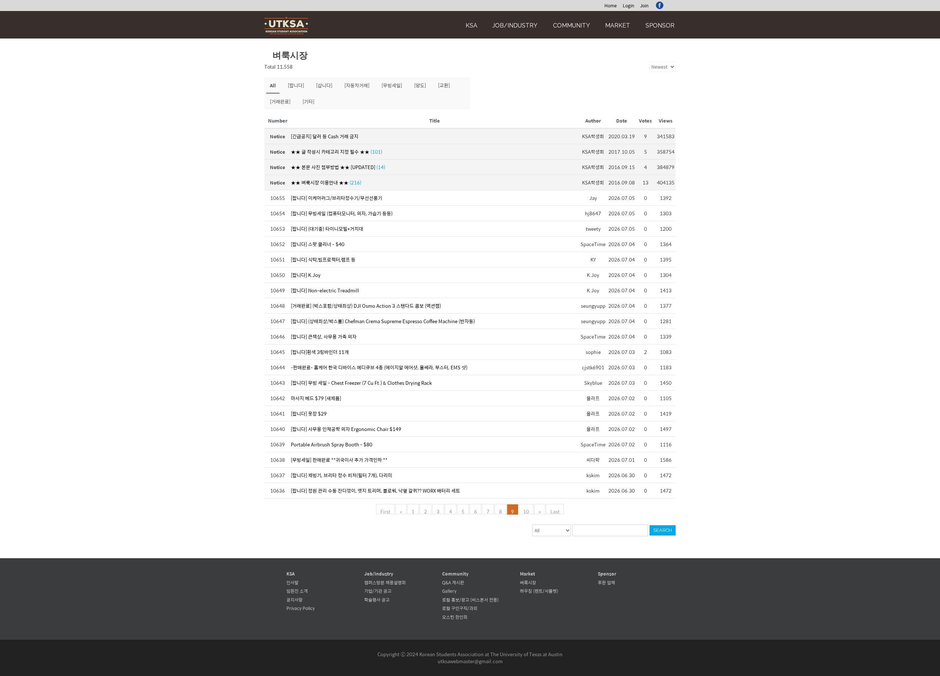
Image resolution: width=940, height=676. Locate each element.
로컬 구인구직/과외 (459, 608)
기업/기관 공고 (377, 591)
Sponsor (660, 25)
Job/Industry (515, 25)
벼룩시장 (528, 582)
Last (555, 511)
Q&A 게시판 (453, 582)
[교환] (444, 85)
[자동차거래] (356, 85)
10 (526, 511)
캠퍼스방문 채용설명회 (385, 582)
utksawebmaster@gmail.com (470, 661)
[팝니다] (296, 85)
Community (571, 25)
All (273, 85)
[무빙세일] (392, 85)
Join (644, 5)
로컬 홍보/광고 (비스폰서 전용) (470, 599)
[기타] (308, 101)
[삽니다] (324, 85)
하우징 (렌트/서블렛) (539, 591)
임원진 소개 (297, 591)
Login (628, 5)
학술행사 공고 (377, 599)
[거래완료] (280, 101)
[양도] (420, 85)
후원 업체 (606, 582)
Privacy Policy (300, 608)
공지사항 (294, 599)
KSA (471, 25)
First (385, 511)
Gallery (449, 591)
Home (610, 5)
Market (617, 25)
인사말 (292, 582)
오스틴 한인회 (454, 617)
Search (662, 530)
